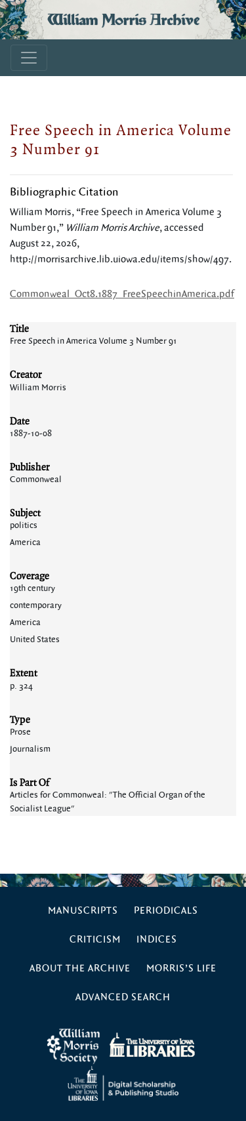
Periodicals (166, 911)
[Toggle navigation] (28, 58)
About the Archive (80, 968)
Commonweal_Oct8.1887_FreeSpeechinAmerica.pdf (122, 294)
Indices (156, 939)
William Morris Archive (123, 19)
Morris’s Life (181, 968)
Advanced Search (123, 997)
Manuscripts (83, 911)
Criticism (95, 939)
